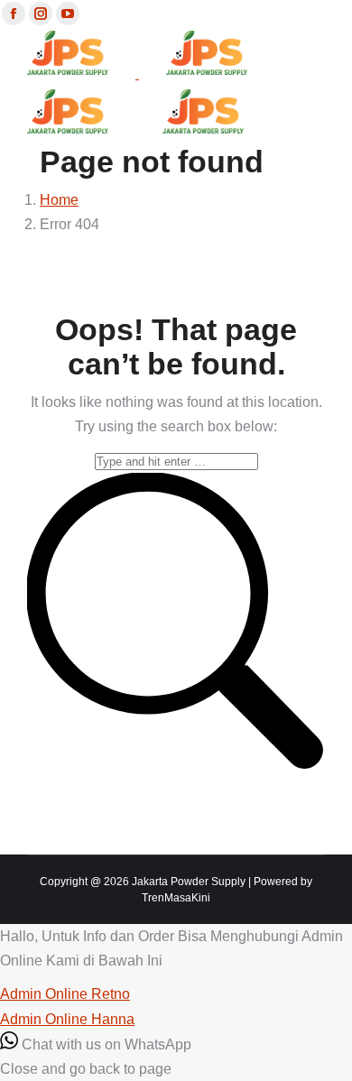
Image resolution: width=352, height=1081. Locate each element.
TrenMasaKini (176, 898)
